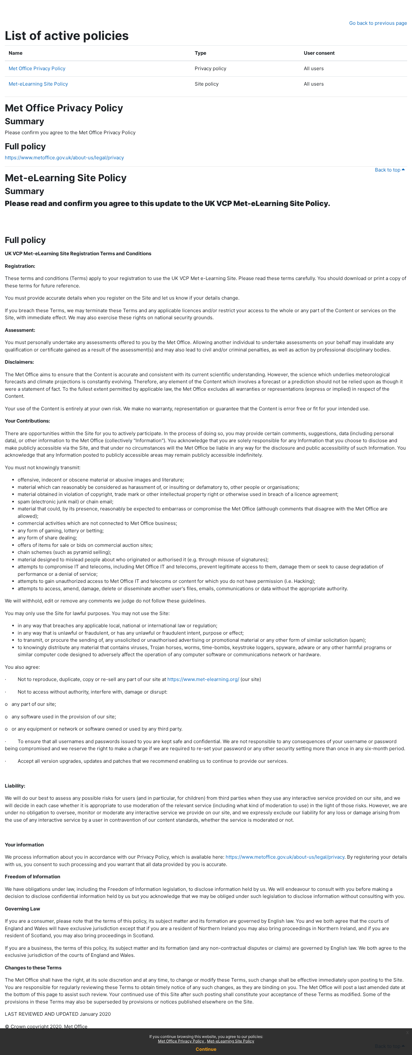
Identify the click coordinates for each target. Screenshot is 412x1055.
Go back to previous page (378, 23)
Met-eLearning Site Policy (230, 1041)
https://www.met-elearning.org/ (203, 679)
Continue (206, 1049)
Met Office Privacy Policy (181, 1041)
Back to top (388, 170)
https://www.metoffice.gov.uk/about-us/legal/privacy (64, 157)
